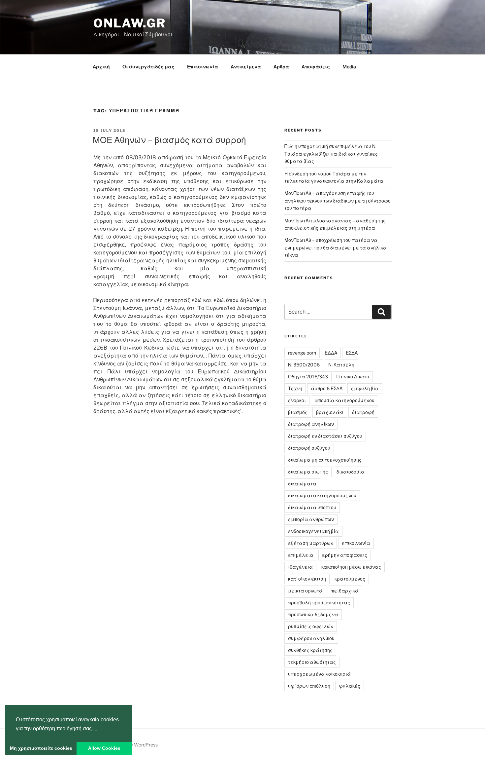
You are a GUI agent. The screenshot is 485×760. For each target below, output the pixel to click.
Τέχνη (295, 388)
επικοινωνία (356, 543)
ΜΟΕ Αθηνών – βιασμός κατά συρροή (169, 140)
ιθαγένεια (300, 567)
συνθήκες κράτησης (310, 650)
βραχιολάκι (329, 412)
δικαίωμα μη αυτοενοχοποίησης (325, 460)
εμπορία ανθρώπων (311, 519)
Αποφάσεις (316, 66)
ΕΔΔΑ (331, 353)
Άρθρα (281, 66)
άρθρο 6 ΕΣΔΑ (326, 388)
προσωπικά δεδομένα (313, 614)
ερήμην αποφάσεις (344, 555)
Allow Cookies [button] (104, 748)
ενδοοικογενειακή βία (313, 531)
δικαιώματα (302, 483)
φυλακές (349, 686)
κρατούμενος (350, 579)
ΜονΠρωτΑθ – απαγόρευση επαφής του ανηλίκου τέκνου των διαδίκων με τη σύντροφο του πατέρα (337, 200)
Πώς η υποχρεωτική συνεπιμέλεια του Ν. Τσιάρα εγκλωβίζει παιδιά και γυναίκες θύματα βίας (331, 153)
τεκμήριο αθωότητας (312, 662)
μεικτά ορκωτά (305, 590)
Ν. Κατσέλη (341, 364)
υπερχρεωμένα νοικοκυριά (319, 674)
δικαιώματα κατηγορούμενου (322, 495)
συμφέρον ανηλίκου (311, 638)
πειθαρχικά (345, 590)
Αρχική (101, 66)
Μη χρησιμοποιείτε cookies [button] (41, 748)
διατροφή (363, 412)
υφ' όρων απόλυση (309, 686)
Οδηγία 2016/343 (308, 376)
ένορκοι (297, 400)
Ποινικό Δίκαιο (353, 376)
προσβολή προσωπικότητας (319, 602)
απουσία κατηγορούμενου (344, 400)
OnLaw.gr (129, 23)
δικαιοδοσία (351, 472)
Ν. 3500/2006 (304, 364)
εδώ (196, 300)
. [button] (96, 728)
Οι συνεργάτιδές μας (148, 66)
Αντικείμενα (246, 66)
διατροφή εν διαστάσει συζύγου (325, 436)
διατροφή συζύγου (309, 448)
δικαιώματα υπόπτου (312, 507)
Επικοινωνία (202, 66)
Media (349, 66)
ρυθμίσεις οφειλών (310, 626)
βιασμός (297, 412)
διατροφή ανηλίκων (311, 424)
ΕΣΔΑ (352, 353)
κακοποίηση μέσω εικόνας (351, 567)
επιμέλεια (300, 555)
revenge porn (302, 353)
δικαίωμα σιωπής (308, 472)
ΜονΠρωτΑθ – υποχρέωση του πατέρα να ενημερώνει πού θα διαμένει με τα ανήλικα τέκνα (335, 247)
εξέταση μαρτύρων (310, 543)
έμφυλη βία (365, 388)
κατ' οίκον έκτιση (307, 579)
